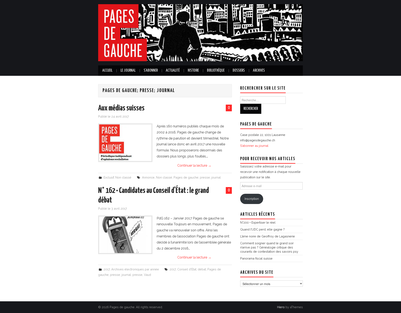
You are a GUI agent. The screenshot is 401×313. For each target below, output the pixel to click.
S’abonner (151, 70)
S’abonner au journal (254, 145)
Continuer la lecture (194, 165)
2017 (107, 269)
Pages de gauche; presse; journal (197, 177)
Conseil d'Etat (186, 269)
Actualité (173, 70)
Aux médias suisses (121, 108)
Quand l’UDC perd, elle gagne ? (262, 229)
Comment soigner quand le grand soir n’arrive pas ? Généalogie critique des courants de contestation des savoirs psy (269, 247)
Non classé (123, 177)
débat (202, 269)
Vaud (147, 274)
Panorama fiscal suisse (256, 258)
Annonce (148, 177)
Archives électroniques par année (135, 269)
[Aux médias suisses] (125, 142)
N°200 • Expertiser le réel (257, 222)
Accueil (107, 70)
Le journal (128, 70)
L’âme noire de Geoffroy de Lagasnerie (267, 236)
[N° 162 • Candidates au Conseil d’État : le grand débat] (125, 235)
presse (137, 274)
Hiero (281, 307)
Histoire (193, 70)
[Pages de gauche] (200, 32)
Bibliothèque (216, 70)
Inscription (252, 198)
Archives (259, 70)
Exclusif (109, 177)
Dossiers (239, 70)
